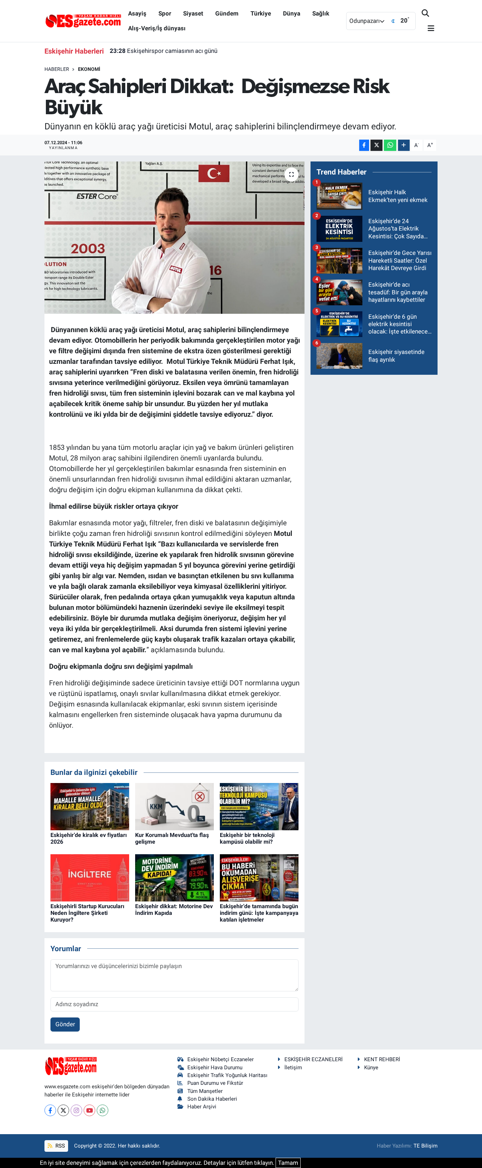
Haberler (56, 69)
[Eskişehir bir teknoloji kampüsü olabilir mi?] (259, 805)
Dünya (291, 13)
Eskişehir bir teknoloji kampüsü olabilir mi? (247, 838)
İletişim (293, 1067)
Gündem (227, 13)
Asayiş (137, 13)
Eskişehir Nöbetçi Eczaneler (220, 1059)
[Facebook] (50, 1110)
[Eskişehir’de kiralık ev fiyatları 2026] (89, 805)
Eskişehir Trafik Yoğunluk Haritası (227, 1075)
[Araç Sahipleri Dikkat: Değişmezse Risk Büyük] (174, 237)
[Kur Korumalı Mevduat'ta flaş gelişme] (174, 805)
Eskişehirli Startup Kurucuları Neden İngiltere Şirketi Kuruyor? (87, 913)
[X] (63, 1110)
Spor (164, 13)
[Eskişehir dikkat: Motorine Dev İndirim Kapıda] (174, 877)
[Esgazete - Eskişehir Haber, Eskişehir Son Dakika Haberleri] (83, 20)
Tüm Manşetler (205, 1091)
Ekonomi (89, 69)
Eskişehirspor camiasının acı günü (163, 50)
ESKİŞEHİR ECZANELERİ (313, 1059)
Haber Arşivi (201, 1106)
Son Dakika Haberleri (212, 1099)
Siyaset (193, 13)
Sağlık (320, 13)
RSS (59, 1146)
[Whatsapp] (102, 1110)
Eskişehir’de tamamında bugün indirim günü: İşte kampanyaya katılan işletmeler (259, 913)
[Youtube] (89, 1110)
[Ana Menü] (428, 28)
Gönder (65, 1024)
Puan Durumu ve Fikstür (215, 1083)
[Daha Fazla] (404, 145)
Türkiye (261, 13)
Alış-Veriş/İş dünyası (157, 28)
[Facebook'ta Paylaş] (364, 145)
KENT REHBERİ (382, 1059)
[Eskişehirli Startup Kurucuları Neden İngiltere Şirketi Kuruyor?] (89, 877)
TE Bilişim (426, 1146)
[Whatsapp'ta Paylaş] (390, 145)
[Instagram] (76, 1110)
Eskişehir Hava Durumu (214, 1067)
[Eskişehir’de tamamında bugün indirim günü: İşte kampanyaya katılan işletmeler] (259, 877)
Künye (371, 1067)
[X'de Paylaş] (376, 145)
